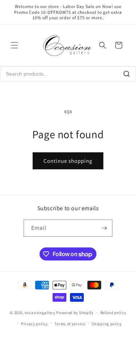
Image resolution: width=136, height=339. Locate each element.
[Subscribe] (104, 228)
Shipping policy (107, 323)
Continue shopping (68, 160)
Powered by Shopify (75, 312)
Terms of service (69, 323)
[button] (14, 45)
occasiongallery (40, 312)
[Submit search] (127, 74)
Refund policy (113, 312)
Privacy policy (34, 323)
